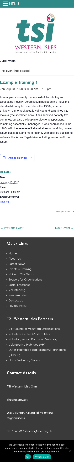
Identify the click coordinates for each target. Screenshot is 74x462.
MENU (14, 4)
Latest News (17, 264)
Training (4, 201)
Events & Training (20, 269)
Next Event (64, 228)
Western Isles (18, 295)
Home (13, 253)
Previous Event (12, 228)
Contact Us (16, 300)
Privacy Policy (18, 305)
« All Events (7, 61)
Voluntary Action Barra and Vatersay (33, 339)
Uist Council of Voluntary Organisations (34, 328)
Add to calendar (17, 157)
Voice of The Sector (22, 274)
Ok (27, 456)
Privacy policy (42, 456)
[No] (69, 451)
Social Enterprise (19, 285)
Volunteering (17, 290)
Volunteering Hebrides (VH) (27, 344)
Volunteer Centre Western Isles (29, 334)
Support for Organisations (25, 279)
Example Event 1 (64, 211)
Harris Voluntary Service (25, 360)
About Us (15, 258)
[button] (6, 4)
